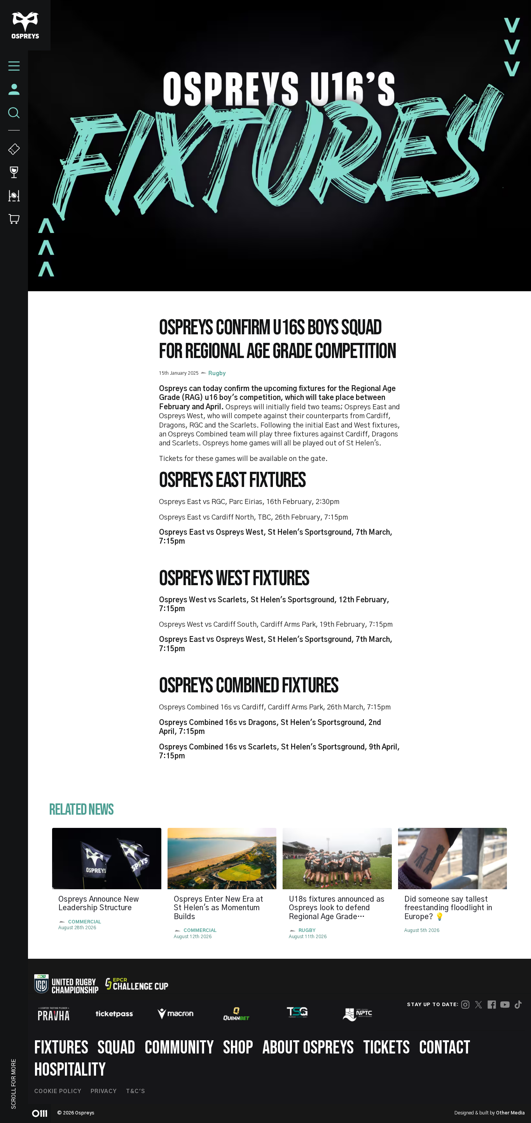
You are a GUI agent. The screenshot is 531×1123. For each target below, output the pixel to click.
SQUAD (116, 1048)
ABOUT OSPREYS (308, 1048)
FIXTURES (61, 1048)
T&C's (135, 1091)
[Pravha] (53, 1014)
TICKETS (386, 1048)
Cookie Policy (57, 1091)
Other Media (510, 1113)
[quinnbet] (236, 1014)
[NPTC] (358, 1014)
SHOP (238, 1048)
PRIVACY (104, 1091)
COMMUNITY (179, 1048)
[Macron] (175, 1014)
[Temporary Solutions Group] (297, 1013)
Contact (444, 1048)
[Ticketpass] (114, 1014)
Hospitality (70, 1070)
